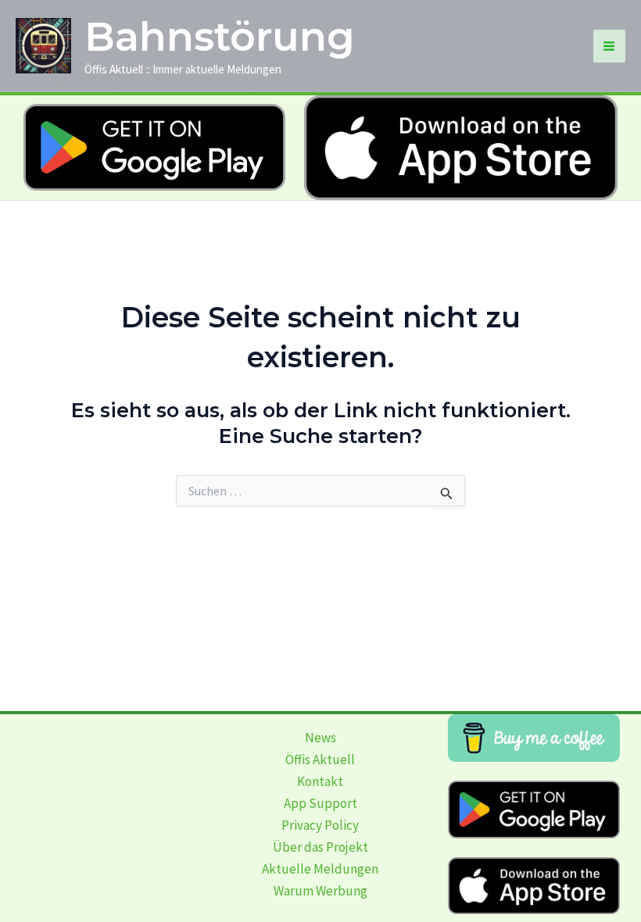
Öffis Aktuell (320, 759)
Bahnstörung (219, 37)
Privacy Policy (320, 825)
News (320, 737)
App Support (320, 803)
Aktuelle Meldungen (320, 868)
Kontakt (320, 781)
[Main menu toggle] (609, 46)
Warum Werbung (320, 890)
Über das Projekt (320, 847)
